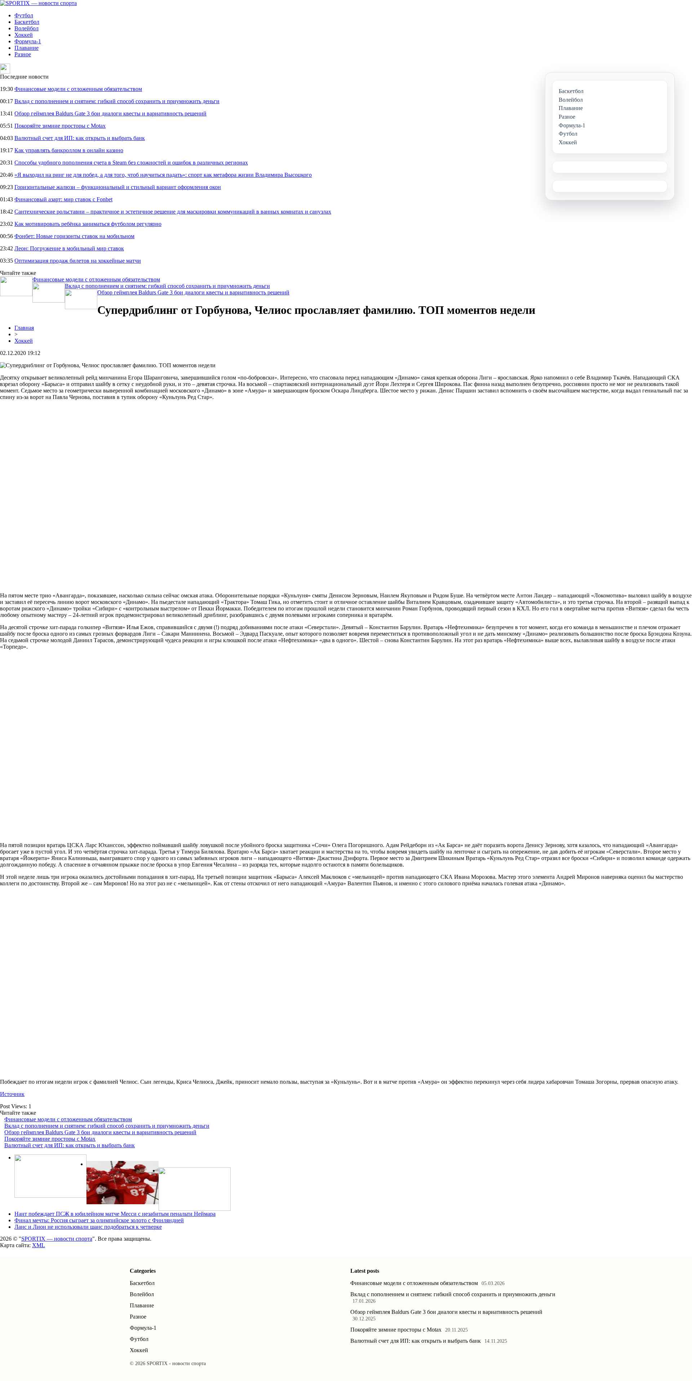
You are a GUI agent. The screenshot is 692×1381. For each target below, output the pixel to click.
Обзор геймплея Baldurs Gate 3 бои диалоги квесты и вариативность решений (110, 113)
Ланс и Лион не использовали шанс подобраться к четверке (88, 1227)
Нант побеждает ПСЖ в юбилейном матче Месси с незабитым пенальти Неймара (115, 1214)
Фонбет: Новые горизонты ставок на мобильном (74, 236)
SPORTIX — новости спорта (56, 1239)
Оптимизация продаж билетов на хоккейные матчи (77, 261)
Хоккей (23, 35)
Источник (12, 1094)
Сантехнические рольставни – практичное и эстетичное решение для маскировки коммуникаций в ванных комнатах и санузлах (172, 212)
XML (38, 1245)
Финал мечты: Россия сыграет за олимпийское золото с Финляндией (99, 1220)
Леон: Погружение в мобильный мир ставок (69, 248)
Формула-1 (27, 41)
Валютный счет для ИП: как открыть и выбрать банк (79, 138)
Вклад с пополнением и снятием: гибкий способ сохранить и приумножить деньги (116, 101)
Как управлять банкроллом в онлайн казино (68, 150)
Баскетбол (26, 22)
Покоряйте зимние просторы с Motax (60, 126)
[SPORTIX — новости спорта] (38, 3)
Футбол (23, 15)
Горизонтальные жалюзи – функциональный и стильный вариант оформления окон (117, 187)
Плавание (26, 48)
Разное (22, 54)
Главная (24, 328)
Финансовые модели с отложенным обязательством (78, 89)
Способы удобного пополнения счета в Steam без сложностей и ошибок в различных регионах (131, 162)
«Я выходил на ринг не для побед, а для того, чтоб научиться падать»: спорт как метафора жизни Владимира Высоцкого (163, 175)
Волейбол (26, 28)
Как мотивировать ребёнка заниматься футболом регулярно (87, 224)
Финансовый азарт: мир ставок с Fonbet (63, 199)
